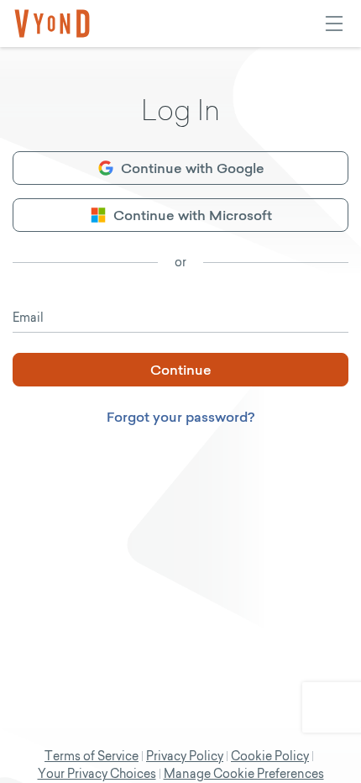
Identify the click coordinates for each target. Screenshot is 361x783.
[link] (52, 23)
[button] (180, 168)
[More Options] (334, 23)
